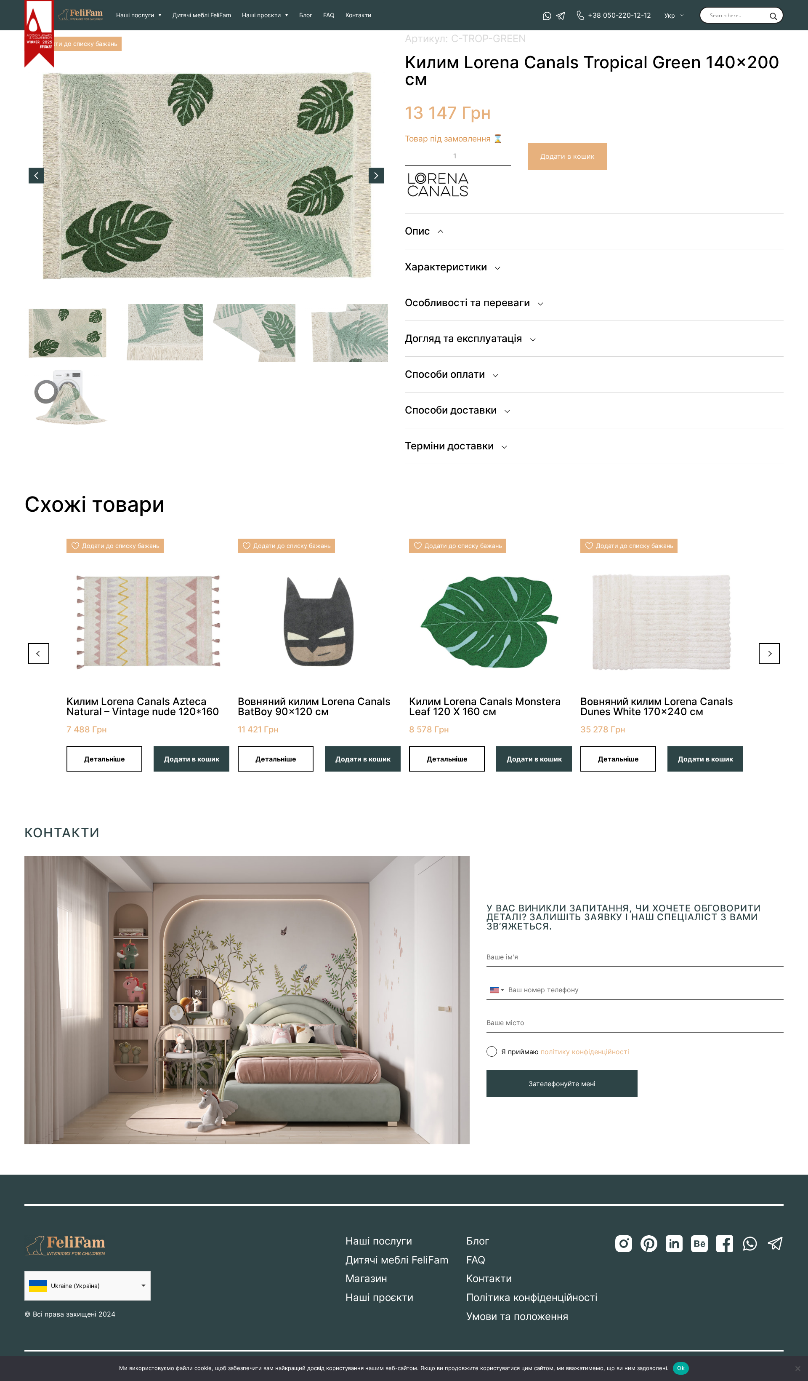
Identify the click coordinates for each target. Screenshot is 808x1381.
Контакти (358, 15)
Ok (681, 1368)
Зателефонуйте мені (562, 1083)
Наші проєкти (261, 15)
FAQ (329, 15)
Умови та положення (517, 1316)
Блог (305, 15)
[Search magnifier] (773, 17)
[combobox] (496, 990)
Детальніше (104, 759)
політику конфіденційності (585, 1051)
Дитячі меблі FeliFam (202, 15)
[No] (797, 1368)
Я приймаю (565, 1051)
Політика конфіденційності (532, 1298)
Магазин (366, 1279)
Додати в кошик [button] (191, 759)
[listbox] (87, 1286)
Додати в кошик (567, 156)
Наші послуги (135, 15)
